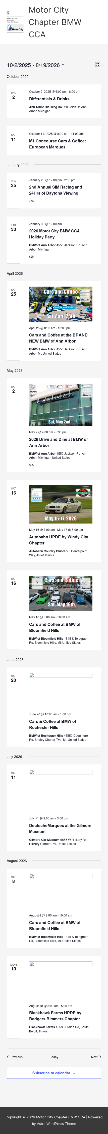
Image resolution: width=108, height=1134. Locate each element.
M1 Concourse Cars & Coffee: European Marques (57, 144)
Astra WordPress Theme (56, 1124)
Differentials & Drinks (49, 99)
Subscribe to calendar (51, 1072)
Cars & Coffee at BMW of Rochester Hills (52, 724)
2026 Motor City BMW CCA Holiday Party (54, 234)
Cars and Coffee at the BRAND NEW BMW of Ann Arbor (58, 338)
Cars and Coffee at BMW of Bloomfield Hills (54, 627)
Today (54, 1057)
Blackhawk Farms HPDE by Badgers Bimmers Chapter (55, 1016)
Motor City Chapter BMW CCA (55, 22)
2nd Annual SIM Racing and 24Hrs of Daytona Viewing (55, 190)
